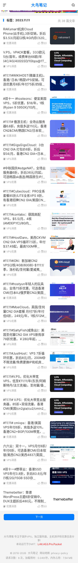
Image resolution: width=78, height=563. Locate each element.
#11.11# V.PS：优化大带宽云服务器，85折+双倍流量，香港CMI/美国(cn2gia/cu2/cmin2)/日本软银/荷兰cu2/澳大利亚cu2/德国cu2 (24, 408)
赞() (42, 43)
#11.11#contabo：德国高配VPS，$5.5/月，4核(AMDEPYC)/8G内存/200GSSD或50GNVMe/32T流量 (25, 223)
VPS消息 (9, 66)
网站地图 (45, 553)
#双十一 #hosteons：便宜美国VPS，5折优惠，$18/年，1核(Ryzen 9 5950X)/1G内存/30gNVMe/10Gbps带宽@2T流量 (24, 107)
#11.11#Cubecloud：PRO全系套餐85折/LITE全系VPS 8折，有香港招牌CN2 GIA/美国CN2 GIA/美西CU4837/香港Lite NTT (24, 200)
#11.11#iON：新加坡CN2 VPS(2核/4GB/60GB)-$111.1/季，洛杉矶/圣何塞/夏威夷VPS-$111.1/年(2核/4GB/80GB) (23, 269)
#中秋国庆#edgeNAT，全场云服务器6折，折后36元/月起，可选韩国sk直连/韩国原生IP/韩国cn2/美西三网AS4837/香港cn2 (24, 177)
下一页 (39, 517)
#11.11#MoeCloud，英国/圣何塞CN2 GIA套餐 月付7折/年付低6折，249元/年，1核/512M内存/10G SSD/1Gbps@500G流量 (24, 316)
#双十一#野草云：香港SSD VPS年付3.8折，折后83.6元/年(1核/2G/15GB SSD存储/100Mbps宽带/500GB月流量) (25, 478)
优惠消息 (9, 43)
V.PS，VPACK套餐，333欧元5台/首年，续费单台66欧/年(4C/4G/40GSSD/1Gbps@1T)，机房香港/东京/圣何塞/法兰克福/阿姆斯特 (25, 61)
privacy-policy (59, 553)
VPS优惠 (9, 182)
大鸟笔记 (39, 5)
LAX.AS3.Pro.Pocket (50, 544)
